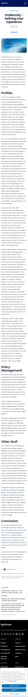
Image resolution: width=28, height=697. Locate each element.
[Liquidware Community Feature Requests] (23, 634)
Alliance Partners (20, 646)
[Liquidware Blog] (5, 634)
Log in (3, 614)
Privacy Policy (19, 667)
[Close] (25, 670)
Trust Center (4, 667)
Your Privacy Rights (14, 694)
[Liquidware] (4, 3)
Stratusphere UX (5, 649)
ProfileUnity (4, 646)
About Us (18, 643)
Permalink (4, 596)
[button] (11, 26)
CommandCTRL (5, 653)
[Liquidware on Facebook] (10, 634)
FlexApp (3, 643)
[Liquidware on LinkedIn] (7, 634)
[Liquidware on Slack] (19, 634)
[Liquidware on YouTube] (17, 634)
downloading (16, 533)
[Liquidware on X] (13, 634)
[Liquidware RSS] (1, 634)
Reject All (14, 690)
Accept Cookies (14, 686)
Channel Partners (20, 649)
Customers (18, 653)
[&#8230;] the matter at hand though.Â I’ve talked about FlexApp (13, 600)
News (17, 656)
